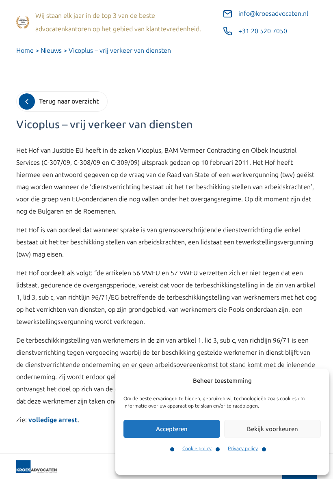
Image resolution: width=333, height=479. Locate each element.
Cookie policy (197, 448)
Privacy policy (243, 448)
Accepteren (172, 429)
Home (25, 50)
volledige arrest (53, 420)
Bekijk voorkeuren (272, 429)
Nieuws (51, 50)
